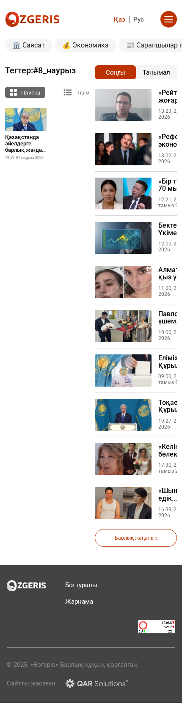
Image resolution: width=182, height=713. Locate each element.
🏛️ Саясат (28, 45)
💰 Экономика (85, 45)
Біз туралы (81, 585)
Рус (138, 19)
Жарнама (79, 601)
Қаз (119, 19)
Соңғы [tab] (115, 72)
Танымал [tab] (156, 72)
